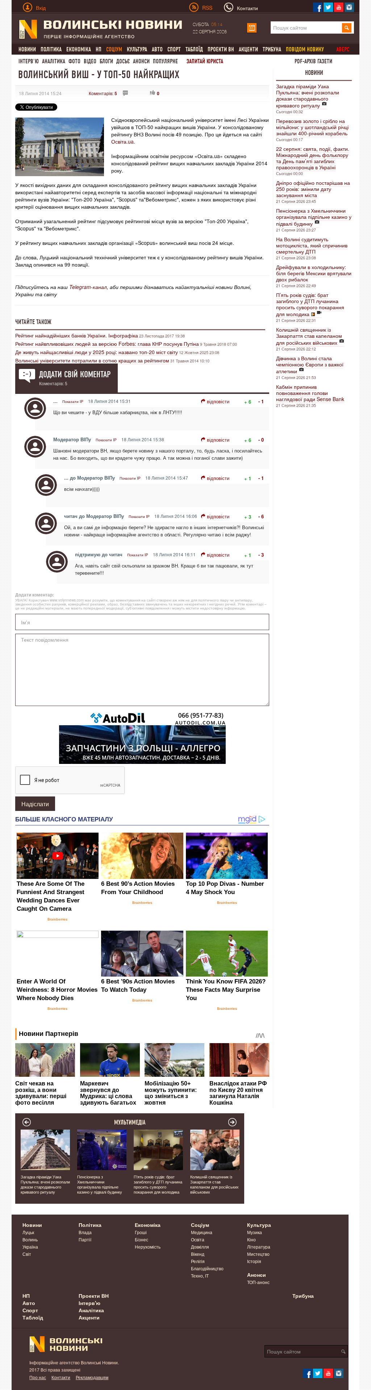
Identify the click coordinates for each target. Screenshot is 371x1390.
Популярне (165, 61)
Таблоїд (194, 49)
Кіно (251, 1239)
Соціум (200, 1224)
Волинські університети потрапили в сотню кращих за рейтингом (92, 360)
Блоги (106, 61)
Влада (85, 1232)
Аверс (342, 49)
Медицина (201, 1232)
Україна (30, 1247)
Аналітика (53, 61)
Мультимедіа (130, 1122)
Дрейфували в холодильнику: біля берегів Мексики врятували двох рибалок (313, 273)
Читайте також (33, 322)
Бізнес (141, 1239)
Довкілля (200, 1247)
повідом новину (305, 49)
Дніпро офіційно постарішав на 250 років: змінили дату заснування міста (313, 189)
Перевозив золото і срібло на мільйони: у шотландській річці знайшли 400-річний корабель (312, 127)
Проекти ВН (221, 49)
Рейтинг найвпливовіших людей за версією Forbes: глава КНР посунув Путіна (107, 343)
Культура (137, 49)
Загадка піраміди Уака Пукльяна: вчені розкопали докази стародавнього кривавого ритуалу (307, 95)
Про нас (37, 1377)
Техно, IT (200, 1275)
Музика (254, 1232)
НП (98, 49)
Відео (90, 61)
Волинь (30, 1239)
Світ (26, 1254)
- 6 (261, 516)
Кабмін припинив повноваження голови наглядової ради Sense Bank (310, 393)
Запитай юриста (205, 61)
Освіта (197, 1239)
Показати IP (72, 401)
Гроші (141, 1232)
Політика (51, 49)
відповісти (218, 401)
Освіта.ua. (123, 141)
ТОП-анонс (258, 1282)
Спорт (174, 49)
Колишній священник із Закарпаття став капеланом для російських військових (309, 336)
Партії (85, 1239)
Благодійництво (207, 1268)
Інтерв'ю (28, 61)
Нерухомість (148, 1247)
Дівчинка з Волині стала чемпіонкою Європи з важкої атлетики (309, 364)
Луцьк (28, 1232)
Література (258, 1247)
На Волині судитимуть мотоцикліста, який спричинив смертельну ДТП (311, 245)
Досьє (123, 61)
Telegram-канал (88, 286)
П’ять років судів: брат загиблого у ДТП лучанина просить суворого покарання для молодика (310, 304)
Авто (157, 49)
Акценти (248, 49)
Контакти (60, 1377)
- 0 (261, 439)
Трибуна (272, 49)
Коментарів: (103, 93)
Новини (27, 49)
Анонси (141, 61)
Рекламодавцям (92, 1377)
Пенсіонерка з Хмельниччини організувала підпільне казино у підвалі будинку (313, 217)
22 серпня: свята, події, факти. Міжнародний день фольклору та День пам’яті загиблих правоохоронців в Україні (312, 158)
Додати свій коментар (75, 374)
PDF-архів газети (313, 61)
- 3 (261, 554)
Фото (74, 61)
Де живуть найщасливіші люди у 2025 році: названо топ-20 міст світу (96, 352)
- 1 (261, 401)
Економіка (78, 49)
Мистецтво (258, 1254)
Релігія (198, 1261)
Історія (254, 1261)
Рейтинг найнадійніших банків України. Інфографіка (76, 335)
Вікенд (197, 1254)
